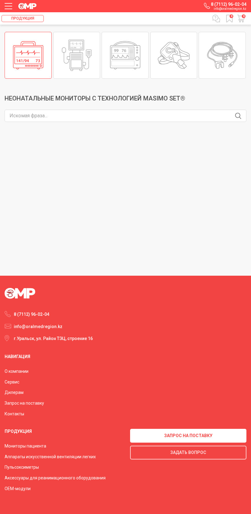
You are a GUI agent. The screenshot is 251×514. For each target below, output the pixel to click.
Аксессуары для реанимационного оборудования (55, 477)
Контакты (14, 413)
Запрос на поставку (24, 403)
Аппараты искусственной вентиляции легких (50, 456)
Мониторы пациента (25, 446)
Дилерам (14, 392)
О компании (16, 371)
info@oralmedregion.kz (230, 8)
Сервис (12, 382)
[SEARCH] (238, 116)
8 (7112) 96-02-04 (228, 4)
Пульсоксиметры (22, 467)
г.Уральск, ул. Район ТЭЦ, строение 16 (53, 338)
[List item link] (28, 55)
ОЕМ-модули (18, 488)
